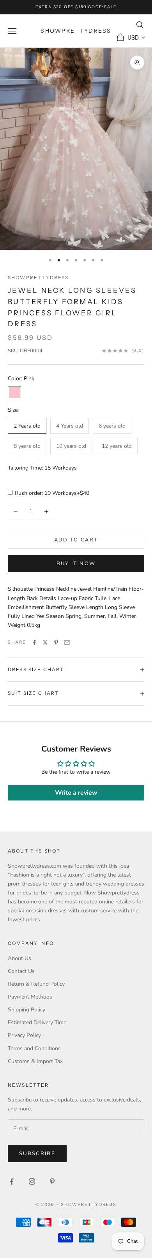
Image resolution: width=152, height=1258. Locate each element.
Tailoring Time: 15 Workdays (42, 468)
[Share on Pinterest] (56, 642)
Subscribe (37, 1153)
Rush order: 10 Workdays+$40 (52, 493)
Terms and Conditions (34, 1048)
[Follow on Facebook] (12, 1181)
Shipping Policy (26, 1009)
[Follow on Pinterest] (52, 1181)
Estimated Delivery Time (37, 1022)
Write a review (76, 792)
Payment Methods (30, 996)
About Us (19, 958)
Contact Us (21, 971)
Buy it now (76, 563)
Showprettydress (38, 277)
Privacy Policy (24, 1035)
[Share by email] (67, 642)
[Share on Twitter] (45, 642)
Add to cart (76, 539)
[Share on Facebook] (34, 642)
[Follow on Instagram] (32, 1181)
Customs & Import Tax (35, 1061)
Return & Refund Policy (36, 984)
